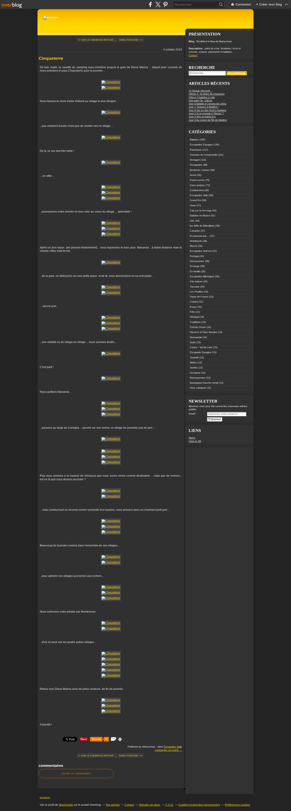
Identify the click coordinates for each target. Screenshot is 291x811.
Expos (193, 306)
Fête (192, 311)
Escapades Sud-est (201, 251)
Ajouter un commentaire (76, 773)
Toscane (194, 286)
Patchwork (196, 149)
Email (192, 413)
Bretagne (195, 159)
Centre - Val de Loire (201, 347)
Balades (194, 139)
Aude (193, 342)
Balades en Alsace (200, 215)
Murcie (193, 246)
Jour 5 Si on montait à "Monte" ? (206, 113)
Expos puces (197, 180)
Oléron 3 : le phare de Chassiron (207, 94)
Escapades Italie (173, 746)
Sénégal (194, 316)
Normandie (196, 337)
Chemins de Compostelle (203, 154)
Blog (191, 41)
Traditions (195, 322)
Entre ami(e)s (197, 185)
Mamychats (66, 804)
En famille (195, 271)
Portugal (194, 256)
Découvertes (197, 261)
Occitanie (195, 372)
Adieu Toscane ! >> (131, 40)
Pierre (192, 437)
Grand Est (195, 200)
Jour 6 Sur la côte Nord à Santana (207, 110)
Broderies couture (200, 170)
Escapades (196, 164)
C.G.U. (170, 804)
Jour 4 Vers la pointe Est (202, 116)
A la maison (196, 281)
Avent (193, 175)
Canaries (195, 230)
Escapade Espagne (200, 352)
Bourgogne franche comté (204, 382)
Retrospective (197, 377)
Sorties (194, 367)
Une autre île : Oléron (200, 100)
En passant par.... (199, 236)
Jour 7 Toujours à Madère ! (203, 106)
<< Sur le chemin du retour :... (97, 40)
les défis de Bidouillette (202, 225)
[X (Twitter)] (158, 4)
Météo (193, 362)
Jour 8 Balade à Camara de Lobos (207, 103)
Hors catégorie (198, 387)
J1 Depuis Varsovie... (200, 90)
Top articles (113, 804)
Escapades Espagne (201, 144)
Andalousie (196, 241)
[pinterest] (165, 4)
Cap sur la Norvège (200, 210)
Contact (193, 55)
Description (196, 48)
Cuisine (194, 301)
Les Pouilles (196, 291)
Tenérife (194, 357)
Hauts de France (199, 296)
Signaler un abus (150, 804)
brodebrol (45, 797)
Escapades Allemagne (202, 276)
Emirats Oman (198, 327)
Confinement (197, 190)
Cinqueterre (51, 58)
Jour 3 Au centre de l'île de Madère (208, 120)
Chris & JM (195, 441)
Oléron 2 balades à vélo (202, 97)
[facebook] (150, 4)
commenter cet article (167, 750)
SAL (192, 220)
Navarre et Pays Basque (203, 332)
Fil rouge (194, 266)
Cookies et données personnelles (199, 804)
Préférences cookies (237, 804)
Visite (193, 205)
